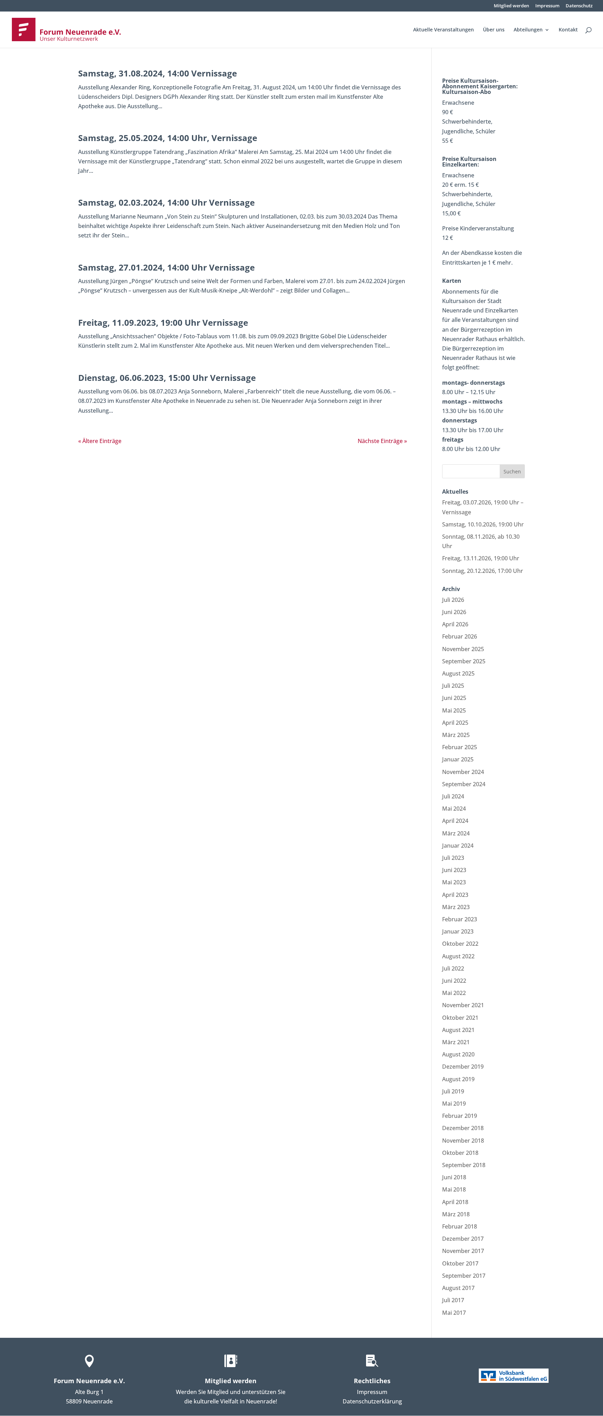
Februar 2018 (459, 1226)
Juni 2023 (454, 870)
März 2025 (456, 735)
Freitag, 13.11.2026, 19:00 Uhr (480, 558)
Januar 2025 (458, 759)
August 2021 (458, 1030)
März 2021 (456, 1042)
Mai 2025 (454, 710)
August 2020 (458, 1054)
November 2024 (463, 772)
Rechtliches (372, 1381)
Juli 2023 (453, 858)
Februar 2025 (459, 747)
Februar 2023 (459, 919)
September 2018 (463, 1165)
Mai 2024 (454, 808)
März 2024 (456, 833)
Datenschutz (579, 6)
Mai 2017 (454, 1313)
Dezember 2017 (463, 1238)
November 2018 (463, 1140)
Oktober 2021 (460, 1018)
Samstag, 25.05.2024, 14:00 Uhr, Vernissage (167, 137)
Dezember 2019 (463, 1066)
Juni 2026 (454, 612)
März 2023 (456, 907)
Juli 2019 (453, 1091)
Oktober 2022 (460, 943)
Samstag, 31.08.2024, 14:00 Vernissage (157, 73)
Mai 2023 (454, 882)
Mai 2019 (454, 1103)
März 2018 (456, 1214)
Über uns (494, 30)
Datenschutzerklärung (372, 1401)
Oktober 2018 (460, 1153)
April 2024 (455, 821)
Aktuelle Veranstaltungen (443, 30)
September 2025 (463, 661)
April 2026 (455, 624)
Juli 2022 (453, 968)
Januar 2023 (458, 931)
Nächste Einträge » (382, 441)
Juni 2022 (454, 980)
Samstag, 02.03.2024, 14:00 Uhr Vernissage (166, 202)
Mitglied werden (511, 6)
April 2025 (455, 723)
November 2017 (463, 1251)
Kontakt (568, 30)
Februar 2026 (459, 636)
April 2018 (455, 1202)
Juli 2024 (453, 796)
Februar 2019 (459, 1116)
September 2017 (463, 1275)
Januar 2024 (458, 845)
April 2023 (455, 895)
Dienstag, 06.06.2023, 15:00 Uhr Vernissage (167, 377)
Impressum (547, 6)
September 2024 (463, 784)
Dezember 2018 (463, 1128)
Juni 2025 (454, 698)
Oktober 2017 (460, 1263)
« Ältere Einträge (99, 441)
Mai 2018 (454, 1189)
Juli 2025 (453, 685)
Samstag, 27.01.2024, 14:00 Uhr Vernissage (166, 267)
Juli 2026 (453, 600)
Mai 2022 (454, 993)
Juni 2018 (454, 1177)
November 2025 (463, 649)
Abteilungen (528, 30)
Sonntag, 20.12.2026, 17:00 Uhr (482, 571)
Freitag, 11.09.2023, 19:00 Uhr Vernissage (163, 322)
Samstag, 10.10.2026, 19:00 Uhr (483, 524)
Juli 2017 (453, 1300)
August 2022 (458, 956)
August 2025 (458, 673)
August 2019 (458, 1079)
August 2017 (458, 1288)
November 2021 (463, 1005)
